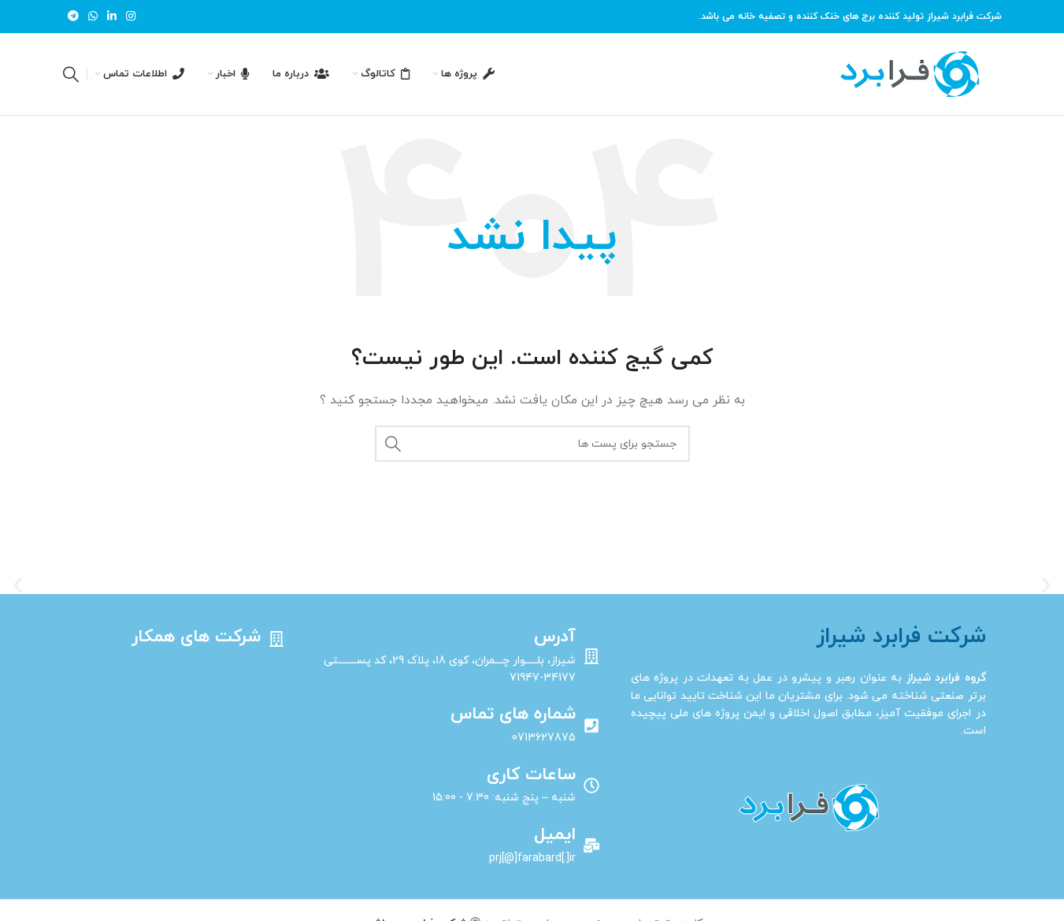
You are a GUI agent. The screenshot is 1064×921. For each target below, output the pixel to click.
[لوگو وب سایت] (909, 72)
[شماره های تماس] (591, 725)
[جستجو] (71, 74)
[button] (18, 585)
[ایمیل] (591, 845)
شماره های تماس (513, 714)
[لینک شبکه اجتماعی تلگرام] (73, 17)
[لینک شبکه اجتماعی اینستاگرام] (130, 17)
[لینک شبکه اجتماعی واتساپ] (92, 17)
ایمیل (555, 835)
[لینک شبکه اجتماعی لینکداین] (111, 17)
